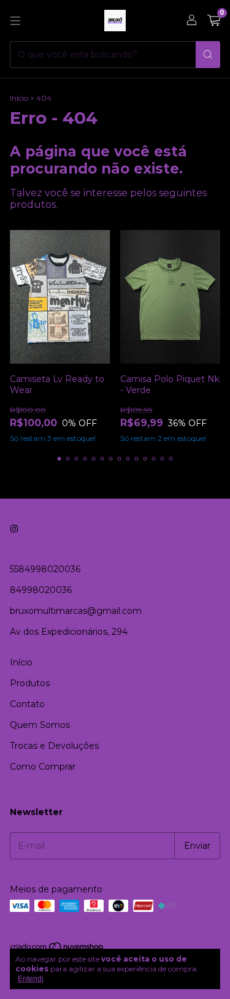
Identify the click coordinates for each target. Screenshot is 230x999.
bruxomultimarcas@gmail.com (76, 610)
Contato (27, 704)
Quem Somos (40, 724)
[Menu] (15, 20)
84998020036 (41, 589)
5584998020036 (45, 569)
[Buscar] (208, 54)
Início (19, 97)
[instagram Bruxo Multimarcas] (14, 528)
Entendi (31, 978)
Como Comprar (42, 766)
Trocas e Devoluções (54, 745)
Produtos (30, 683)
